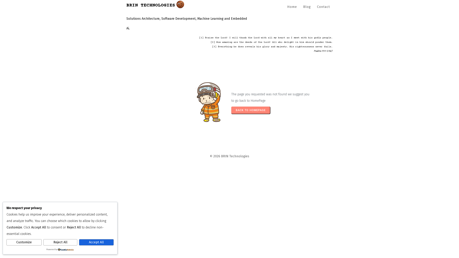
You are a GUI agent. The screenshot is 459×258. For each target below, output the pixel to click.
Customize (24, 242)
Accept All (96, 242)
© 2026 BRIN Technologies (229, 156)
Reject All (60, 242)
